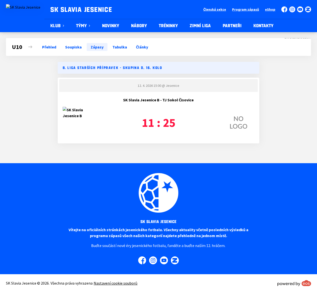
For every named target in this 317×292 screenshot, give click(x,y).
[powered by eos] (294, 283)
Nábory (139, 25)
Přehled (49, 47)
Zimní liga (200, 25)
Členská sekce (214, 9)
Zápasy (97, 47)
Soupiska (73, 47)
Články (142, 47)
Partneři (232, 25)
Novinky (110, 25)
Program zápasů (245, 9)
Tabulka (119, 47)
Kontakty (263, 25)
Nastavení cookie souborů (115, 283)
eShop (270, 9)
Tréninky (168, 25)
